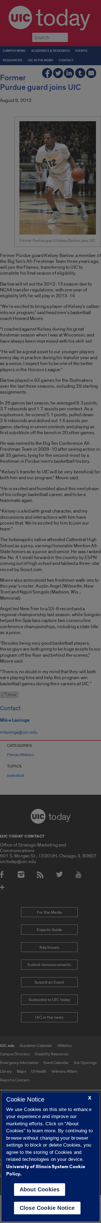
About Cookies (40, 1189)
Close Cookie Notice (47, 1208)
